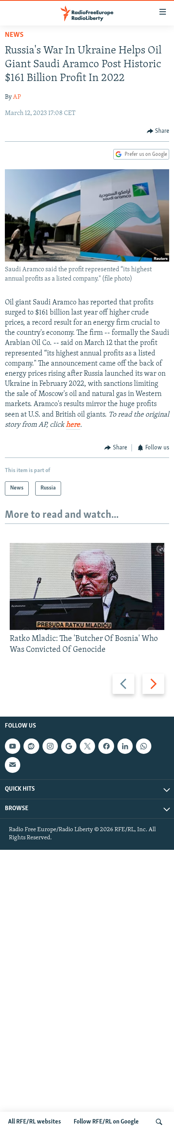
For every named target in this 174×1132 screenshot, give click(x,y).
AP (17, 97)
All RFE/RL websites (34, 1122)
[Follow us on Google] (68, 746)
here (73, 425)
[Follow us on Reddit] (31, 746)
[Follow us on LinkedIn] (125, 746)
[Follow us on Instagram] (50, 746)
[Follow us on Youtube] (12, 746)
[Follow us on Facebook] (106, 746)
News (14, 35)
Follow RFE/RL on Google (106, 1122)
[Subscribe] (12, 764)
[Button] (158, 131)
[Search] (159, 1122)
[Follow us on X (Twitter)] (87, 746)
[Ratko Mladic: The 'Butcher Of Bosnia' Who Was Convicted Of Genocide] (87, 586)
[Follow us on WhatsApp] (143, 746)
